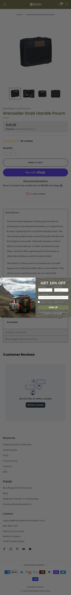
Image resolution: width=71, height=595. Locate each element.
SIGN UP (53, 307)
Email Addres (43, 294)
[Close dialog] (1, 279)
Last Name (58, 286)
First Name (42, 286)
